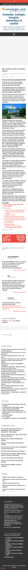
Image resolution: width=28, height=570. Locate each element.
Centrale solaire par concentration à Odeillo (13, 204)
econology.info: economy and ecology (14, 541)
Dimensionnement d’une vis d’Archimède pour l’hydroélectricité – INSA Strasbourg (10, 431)
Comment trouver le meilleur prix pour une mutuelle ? (13, 378)
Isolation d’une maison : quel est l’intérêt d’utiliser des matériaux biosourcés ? (14, 435)
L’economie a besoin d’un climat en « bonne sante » (13, 477)
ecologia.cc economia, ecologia (13, 550)
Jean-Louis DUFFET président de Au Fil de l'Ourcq (11, 429)
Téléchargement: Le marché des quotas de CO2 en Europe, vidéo (14, 480)
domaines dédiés (16, 535)
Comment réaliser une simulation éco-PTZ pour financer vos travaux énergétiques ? (13, 350)
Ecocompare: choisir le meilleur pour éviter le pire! (7, 238)
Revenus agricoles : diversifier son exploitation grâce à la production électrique (13, 375)
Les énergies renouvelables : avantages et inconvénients (11, 465)
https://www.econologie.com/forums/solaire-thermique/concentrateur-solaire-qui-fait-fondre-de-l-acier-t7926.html (13, 307)
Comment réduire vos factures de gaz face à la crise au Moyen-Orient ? (13, 353)
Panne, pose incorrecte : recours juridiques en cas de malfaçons (12, 383)
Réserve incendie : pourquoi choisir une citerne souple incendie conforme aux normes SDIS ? (13, 372)
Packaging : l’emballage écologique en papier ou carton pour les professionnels (13, 454)
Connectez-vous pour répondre (19, 270)
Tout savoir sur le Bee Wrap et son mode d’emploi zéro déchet (13, 490)
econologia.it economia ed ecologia (14, 553)
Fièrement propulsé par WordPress (10, 565)
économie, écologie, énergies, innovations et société (14, 18)
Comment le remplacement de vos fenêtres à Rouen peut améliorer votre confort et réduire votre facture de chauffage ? (13, 360)
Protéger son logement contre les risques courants (13, 370)
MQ (1, 464)
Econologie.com (4, 73)
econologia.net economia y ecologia (14, 547)
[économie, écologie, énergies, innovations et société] (14, 10)
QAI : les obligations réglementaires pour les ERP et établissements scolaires (12, 386)
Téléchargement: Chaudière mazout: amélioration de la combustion (13, 486)
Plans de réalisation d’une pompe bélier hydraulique (12, 439)
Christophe (12, 76)
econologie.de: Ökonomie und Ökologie (14, 544)
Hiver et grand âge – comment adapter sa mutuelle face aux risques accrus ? (13, 392)
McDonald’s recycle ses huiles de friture (10, 483)
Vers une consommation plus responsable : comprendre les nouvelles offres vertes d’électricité (14, 389)
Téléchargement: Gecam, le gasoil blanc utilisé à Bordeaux (20, 238)
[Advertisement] (14, 51)
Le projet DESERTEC (7, 206)
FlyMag (22, 565)
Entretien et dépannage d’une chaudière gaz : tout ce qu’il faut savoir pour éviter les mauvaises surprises (13, 380)
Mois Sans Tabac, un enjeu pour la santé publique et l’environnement (12, 364)
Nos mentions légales (9, 557)
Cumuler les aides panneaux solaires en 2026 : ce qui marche (12, 356)
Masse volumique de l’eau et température (16, 451)
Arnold (2, 434)
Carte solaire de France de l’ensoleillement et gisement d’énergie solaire (14, 447)
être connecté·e (10, 321)
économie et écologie (9, 506)
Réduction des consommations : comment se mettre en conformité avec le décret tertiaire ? (13, 367)
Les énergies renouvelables (13, 73)
